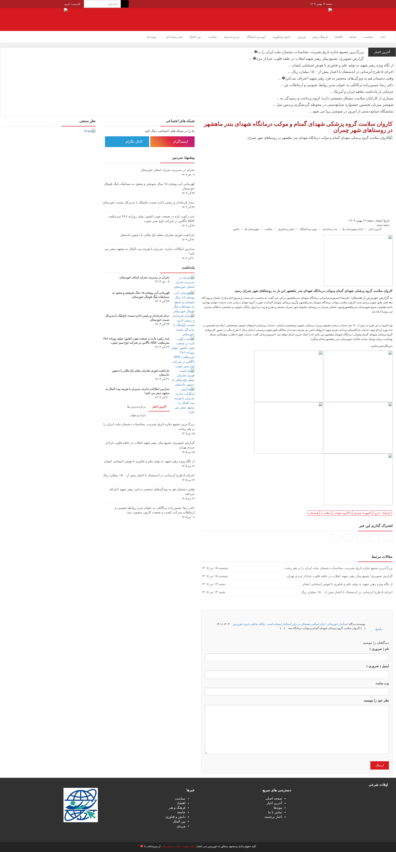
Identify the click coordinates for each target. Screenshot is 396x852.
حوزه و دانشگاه (256, 36)
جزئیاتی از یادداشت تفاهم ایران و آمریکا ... (361, 91)
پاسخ (378, 629)
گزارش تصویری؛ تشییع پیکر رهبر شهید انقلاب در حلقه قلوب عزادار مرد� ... (306, 58)
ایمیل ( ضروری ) (377, 666)
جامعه (353, 36)
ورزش (301, 36)
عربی (67, 3)
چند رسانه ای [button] (173, 36)
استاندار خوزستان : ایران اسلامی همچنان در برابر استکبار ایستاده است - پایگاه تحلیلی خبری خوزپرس (290, 624)
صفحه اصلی (273, 798)
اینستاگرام (181, 141)
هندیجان (313, 513)
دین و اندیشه (232, 36)
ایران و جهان (138, 415)
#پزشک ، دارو (382, 513)
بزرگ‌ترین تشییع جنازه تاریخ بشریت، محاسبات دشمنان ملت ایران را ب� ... (307, 52)
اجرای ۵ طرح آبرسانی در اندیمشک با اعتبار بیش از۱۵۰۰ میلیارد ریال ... (340, 72)
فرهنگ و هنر (319, 36)
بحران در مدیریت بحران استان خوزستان (168, 170)
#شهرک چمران (362, 513)
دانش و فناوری (282, 36)
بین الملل (195, 36)
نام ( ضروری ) (379, 649)
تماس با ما (275, 812)
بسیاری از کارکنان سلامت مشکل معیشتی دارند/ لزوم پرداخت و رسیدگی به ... (334, 98)
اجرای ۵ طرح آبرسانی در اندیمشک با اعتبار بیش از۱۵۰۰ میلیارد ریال (149, 475)
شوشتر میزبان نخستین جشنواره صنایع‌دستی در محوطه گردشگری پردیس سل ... (333, 105)
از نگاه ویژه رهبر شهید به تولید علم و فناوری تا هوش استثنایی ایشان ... (340, 65)
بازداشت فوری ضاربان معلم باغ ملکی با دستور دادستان (157, 235)
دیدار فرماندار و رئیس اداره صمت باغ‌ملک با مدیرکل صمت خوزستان (149, 202)
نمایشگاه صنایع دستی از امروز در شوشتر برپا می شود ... (351, 111)
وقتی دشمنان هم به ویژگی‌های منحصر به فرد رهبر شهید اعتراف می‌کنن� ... (335, 78)
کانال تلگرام (134, 141)
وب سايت (382, 683)
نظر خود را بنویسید (376, 700)
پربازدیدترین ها (136, 406)
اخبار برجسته (273, 817)
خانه (382, 36)
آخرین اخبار (374, 229)
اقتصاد (338, 36)
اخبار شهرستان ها (352, 229)
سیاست (368, 36)
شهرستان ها (252, 229)
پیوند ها (151, 36)
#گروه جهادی (342, 513)
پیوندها (278, 807)
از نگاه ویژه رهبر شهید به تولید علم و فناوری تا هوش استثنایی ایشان (149, 461)
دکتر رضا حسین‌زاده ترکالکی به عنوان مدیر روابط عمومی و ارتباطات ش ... (336, 85)
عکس (236, 229)
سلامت (212, 36)
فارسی (75, 3)
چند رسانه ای (329, 229)
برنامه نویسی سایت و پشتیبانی (178, 846)
